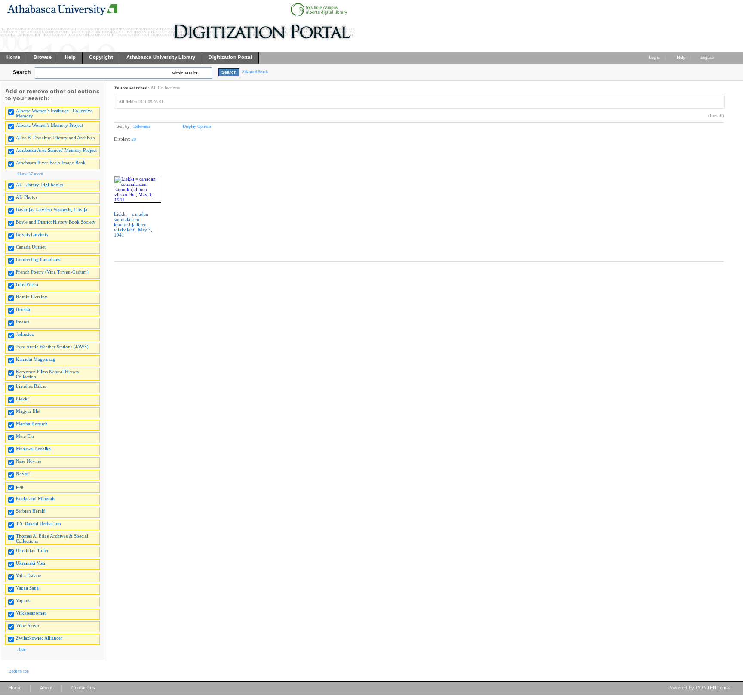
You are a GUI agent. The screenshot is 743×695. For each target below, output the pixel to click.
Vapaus (23, 600)
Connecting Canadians (38, 259)
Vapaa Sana (27, 587)
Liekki (22, 398)
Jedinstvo (25, 334)
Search (22, 72)
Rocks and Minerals (35, 498)
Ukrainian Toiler (32, 550)
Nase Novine (28, 461)
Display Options (197, 126)
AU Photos (26, 197)
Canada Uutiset (31, 246)
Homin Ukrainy (31, 296)
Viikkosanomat (31, 612)
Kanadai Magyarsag (35, 359)
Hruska (23, 309)
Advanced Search (255, 71)
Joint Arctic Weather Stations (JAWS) (52, 346)
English (707, 57)
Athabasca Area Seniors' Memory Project (56, 150)
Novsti (22, 473)
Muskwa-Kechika (33, 448)
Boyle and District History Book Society (55, 221)
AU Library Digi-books (39, 184)
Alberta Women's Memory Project (49, 125)
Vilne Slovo (27, 625)
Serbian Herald (31, 511)
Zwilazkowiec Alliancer (39, 637)
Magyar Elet (28, 411)
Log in (654, 57)
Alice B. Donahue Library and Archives (55, 137)
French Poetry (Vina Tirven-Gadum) (52, 271)
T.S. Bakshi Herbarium (38, 523)
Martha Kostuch (32, 423)
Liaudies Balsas (31, 386)
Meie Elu (25, 436)
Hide (21, 649)
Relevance (141, 126)
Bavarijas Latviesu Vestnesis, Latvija (51, 209)
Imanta (23, 321)
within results (185, 73)
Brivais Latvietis (32, 234)
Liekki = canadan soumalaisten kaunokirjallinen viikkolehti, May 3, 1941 (133, 224)
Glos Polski (27, 284)
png (20, 486)
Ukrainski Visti (30, 563)
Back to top (19, 671)
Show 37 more (30, 174)
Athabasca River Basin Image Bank (51, 162)
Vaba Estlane (28, 575)
